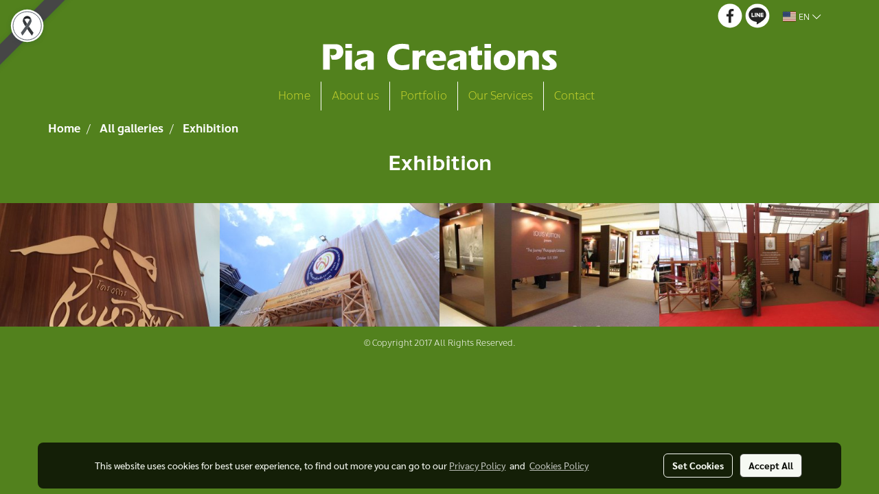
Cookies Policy (559, 465)
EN (804, 16)
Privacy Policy (477, 465)
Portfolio (423, 95)
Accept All (771, 465)
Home (294, 95)
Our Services (500, 95)
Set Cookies (698, 465)
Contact (574, 95)
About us (355, 95)
